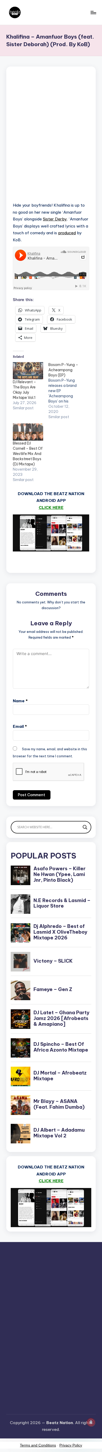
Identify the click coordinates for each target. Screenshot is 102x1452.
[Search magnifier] (85, 827)
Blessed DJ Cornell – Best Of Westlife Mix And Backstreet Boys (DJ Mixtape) (28, 453)
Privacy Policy (70, 1445)
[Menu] (93, 12)
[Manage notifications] (91, 1422)
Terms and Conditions (38, 1445)
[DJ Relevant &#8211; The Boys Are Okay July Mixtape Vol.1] (28, 370)
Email (20, 726)
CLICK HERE (51, 507)
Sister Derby (55, 219)
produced (67, 232)
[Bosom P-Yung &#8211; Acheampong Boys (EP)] (66, 390)
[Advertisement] (51, 141)
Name (20, 700)
